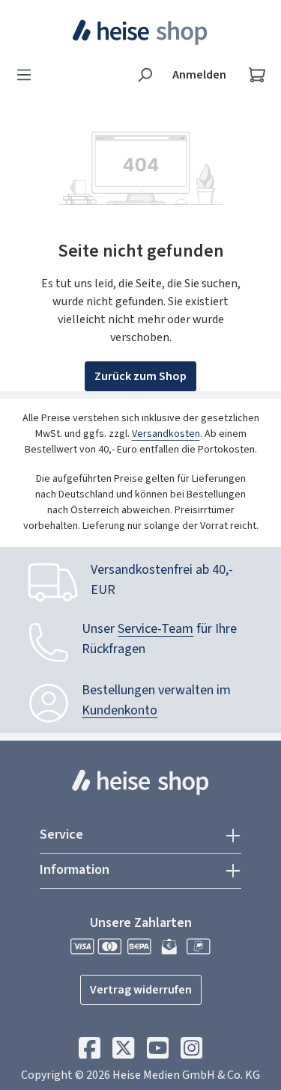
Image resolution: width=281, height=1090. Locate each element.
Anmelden (199, 75)
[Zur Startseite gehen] (140, 32)
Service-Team (155, 628)
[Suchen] (145, 75)
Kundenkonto (119, 710)
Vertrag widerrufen (141, 990)
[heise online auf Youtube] (158, 1052)
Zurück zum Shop (140, 376)
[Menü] (28, 75)
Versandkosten (166, 433)
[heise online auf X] (123, 1052)
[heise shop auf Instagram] (191, 1052)
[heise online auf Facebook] (89, 1052)
